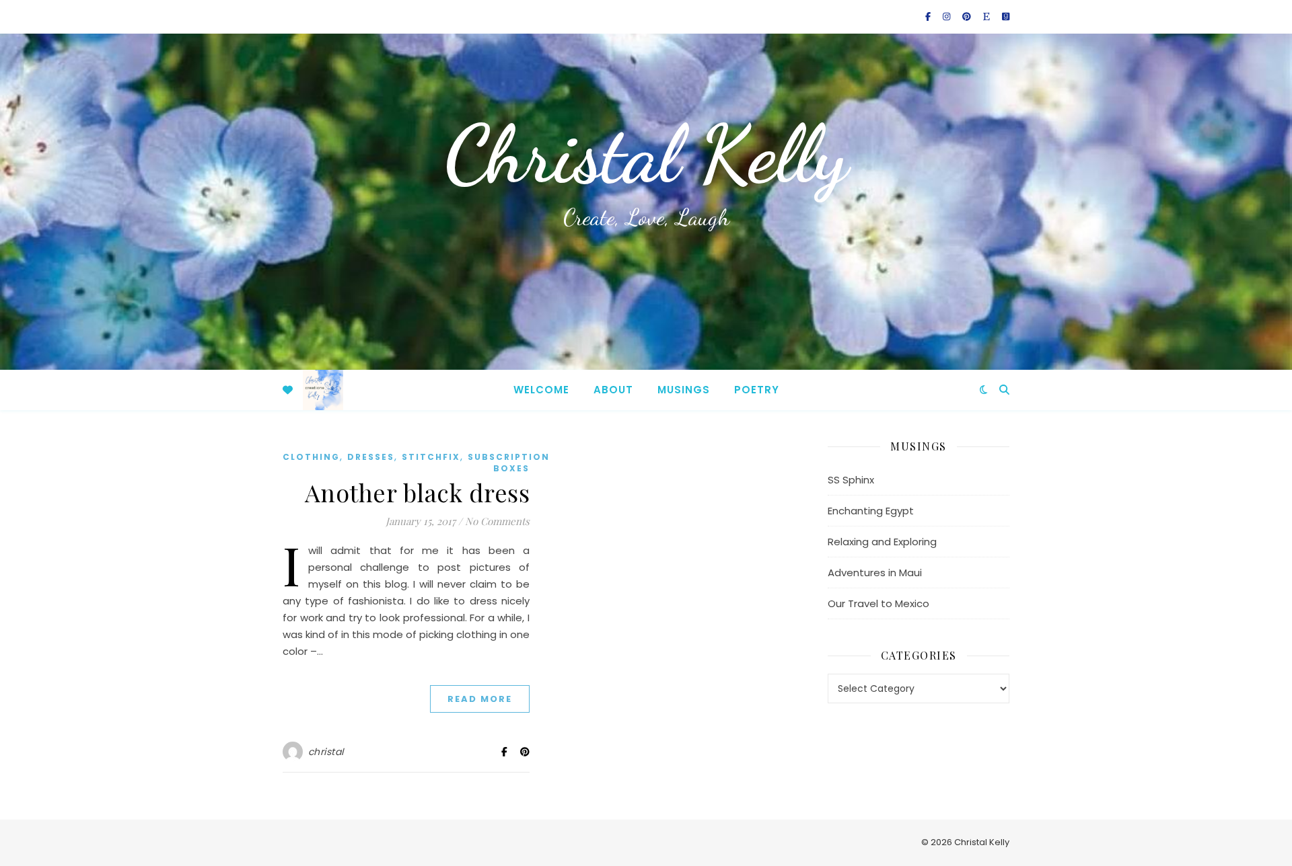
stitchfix (431, 457)
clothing (311, 457)
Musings (683, 390)
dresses (370, 457)
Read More (479, 699)
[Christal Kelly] (323, 390)
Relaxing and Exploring (882, 542)
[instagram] (947, 16)
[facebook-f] (929, 16)
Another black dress (417, 492)
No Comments (497, 521)
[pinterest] (967, 16)
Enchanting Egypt (871, 511)
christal (326, 751)
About (613, 390)
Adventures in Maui (875, 572)
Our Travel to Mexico (878, 603)
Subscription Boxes (509, 462)
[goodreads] (1005, 16)
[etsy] (987, 16)
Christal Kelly (646, 154)
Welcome (541, 390)
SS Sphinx (851, 480)
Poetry (756, 390)
